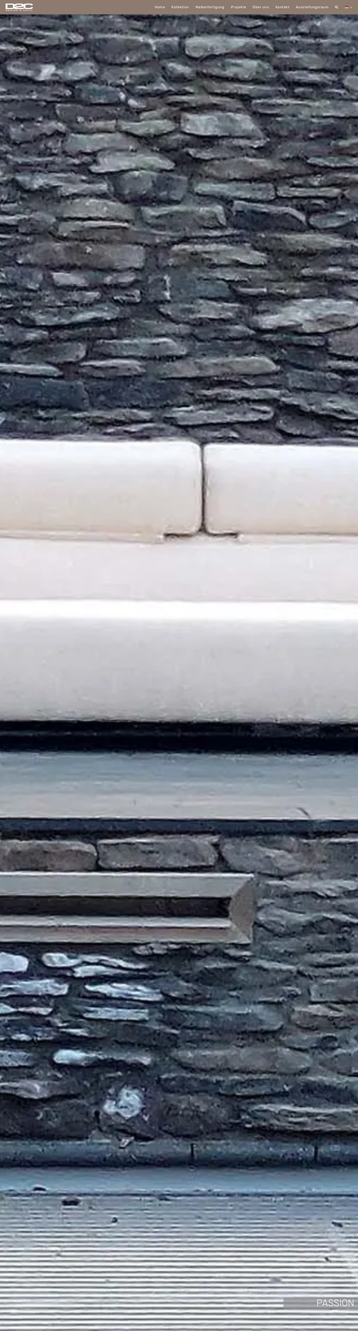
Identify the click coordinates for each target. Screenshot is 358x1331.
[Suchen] (336, 7)
